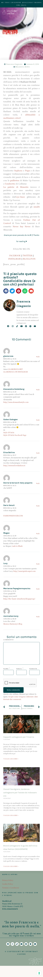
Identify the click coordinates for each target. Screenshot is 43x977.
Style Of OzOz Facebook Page (14, 435)
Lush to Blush (17, 546)
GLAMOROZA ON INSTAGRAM (15, 372)
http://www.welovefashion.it (14, 466)
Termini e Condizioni (10, 888)
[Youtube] (21, 326)
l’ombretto (10, 184)
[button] (5, 291)
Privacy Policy (7, 880)
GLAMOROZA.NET (15, 369)
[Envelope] (34, 326)
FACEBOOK (14, 255)
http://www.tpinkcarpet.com (24, 571)
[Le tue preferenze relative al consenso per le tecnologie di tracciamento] (39, 973)
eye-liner (20, 197)
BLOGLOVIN (29, 259)
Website (33, 669)
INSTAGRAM (14, 259)
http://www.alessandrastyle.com (16, 402)
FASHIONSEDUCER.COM (13, 516)
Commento (8, 640)
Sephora (18, 170)
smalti (37, 207)
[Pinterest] (26, 326)
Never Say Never (22, 226)
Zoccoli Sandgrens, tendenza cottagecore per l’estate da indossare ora (20, 792)
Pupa (27, 170)
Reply (38, 357)
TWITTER (27, 255)
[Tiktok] (17, 326)
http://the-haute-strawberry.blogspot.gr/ (19, 599)
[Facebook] (8, 326)
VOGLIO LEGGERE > (10, 759)
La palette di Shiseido (15, 187)
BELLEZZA (19, 67)
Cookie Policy (7, 884)
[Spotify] (30, 326)
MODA (27, 67)
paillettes (14, 180)
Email (19, 669)
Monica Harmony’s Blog (12, 624)
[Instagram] (12, 326)
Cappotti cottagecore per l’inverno (18, 737)
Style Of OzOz (8, 433)
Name (5, 669)
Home (12, 45)
